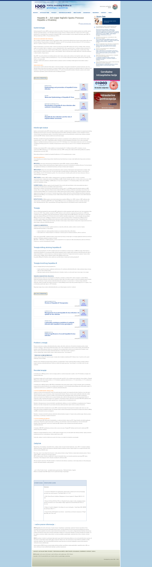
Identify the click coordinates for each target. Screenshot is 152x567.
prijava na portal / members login (54, 2)
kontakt (44, 2)
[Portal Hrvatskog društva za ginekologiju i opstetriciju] (53, 10)
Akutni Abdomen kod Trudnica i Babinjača (107, 43)
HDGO (93, 551)
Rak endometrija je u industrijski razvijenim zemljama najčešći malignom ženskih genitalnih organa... (107, 64)
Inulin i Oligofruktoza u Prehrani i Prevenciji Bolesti (105, 49)
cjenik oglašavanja (62, 554)
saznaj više (77, 90)
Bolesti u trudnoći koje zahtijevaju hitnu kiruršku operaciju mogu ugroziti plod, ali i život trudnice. (106, 45)
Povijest (50, 551)
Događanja (76, 551)
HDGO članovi (70, 554)
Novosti (36, 551)
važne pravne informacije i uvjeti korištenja (49, 554)
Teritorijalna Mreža (59, 551)
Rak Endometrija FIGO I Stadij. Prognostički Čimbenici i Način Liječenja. (107, 62)
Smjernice (83, 551)
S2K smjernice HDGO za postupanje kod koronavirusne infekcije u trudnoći (106, 27)
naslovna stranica (38, 2)
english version (65, 2)
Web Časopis (69, 551)
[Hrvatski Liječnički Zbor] (109, 9)
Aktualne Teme (43, 551)
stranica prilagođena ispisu (85, 23)
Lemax (111, 559)
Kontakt (89, 551)
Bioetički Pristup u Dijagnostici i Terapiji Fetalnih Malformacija (107, 56)
